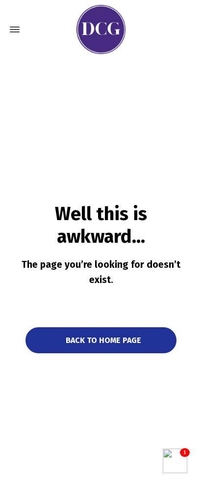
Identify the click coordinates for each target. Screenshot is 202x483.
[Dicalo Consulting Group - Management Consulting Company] (101, 29)
